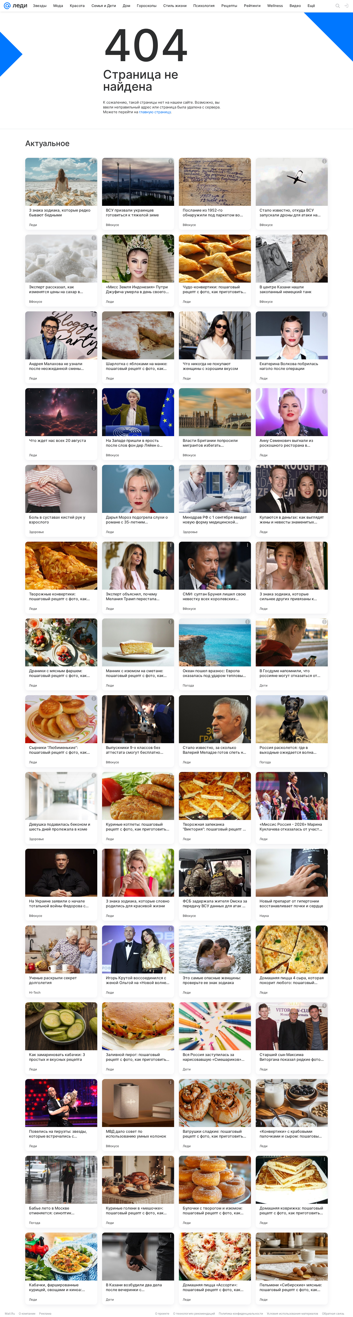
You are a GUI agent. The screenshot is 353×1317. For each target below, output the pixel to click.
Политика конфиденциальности (241, 1313)
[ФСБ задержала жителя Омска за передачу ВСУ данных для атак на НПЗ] (215, 885)
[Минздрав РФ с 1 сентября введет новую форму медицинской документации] (215, 501)
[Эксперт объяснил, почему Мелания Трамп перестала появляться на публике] (138, 578)
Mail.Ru (10, 1313)
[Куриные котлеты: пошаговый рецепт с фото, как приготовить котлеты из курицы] (138, 808)
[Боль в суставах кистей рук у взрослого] (61, 501)
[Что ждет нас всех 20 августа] (61, 424)
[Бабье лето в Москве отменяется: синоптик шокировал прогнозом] (61, 1192)
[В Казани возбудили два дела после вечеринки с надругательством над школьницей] (138, 1269)
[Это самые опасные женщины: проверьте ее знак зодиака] (215, 961)
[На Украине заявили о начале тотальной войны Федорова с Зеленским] (61, 885)
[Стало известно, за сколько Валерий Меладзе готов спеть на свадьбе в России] (215, 731)
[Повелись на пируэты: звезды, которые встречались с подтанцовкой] (61, 1115)
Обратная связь (333, 1313)
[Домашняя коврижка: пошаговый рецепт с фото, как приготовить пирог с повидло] (292, 1192)
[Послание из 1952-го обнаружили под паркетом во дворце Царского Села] (215, 194)
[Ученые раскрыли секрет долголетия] (61, 961)
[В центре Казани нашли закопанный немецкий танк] (292, 271)
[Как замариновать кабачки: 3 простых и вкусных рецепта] (61, 1038)
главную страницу (155, 112)
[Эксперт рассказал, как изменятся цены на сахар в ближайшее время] (61, 271)
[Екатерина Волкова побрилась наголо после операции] (292, 347)
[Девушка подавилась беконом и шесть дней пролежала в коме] (61, 808)
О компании (27, 1313)
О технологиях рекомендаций (194, 1313)
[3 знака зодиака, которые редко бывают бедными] (61, 194)
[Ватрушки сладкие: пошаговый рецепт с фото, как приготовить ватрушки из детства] (215, 1115)
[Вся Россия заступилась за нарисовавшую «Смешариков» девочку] (215, 1038)
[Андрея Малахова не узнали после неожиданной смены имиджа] (61, 347)
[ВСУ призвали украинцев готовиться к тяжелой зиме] (138, 194)
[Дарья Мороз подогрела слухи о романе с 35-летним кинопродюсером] (138, 501)
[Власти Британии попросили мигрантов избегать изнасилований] (215, 424)
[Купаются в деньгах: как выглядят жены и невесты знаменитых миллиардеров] (292, 501)
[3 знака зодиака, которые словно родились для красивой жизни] (138, 885)
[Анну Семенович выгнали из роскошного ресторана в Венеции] (292, 424)
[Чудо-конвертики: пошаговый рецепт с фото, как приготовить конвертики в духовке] (215, 271)
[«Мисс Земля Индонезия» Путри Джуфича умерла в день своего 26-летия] (138, 271)
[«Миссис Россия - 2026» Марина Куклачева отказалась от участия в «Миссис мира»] (292, 808)
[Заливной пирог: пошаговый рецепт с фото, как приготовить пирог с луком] (138, 1038)
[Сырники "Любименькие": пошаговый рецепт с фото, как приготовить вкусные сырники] (61, 731)
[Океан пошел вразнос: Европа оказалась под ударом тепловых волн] (215, 654)
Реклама (45, 1313)
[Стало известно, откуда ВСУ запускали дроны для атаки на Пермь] (292, 194)
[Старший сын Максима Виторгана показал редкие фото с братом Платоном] (292, 1038)
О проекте (162, 1313)
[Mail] (7, 6)
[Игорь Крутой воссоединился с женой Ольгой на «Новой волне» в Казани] (138, 961)
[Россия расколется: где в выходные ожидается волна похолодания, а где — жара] (292, 731)
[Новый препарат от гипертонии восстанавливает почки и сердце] (292, 885)
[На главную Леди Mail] (19, 6)
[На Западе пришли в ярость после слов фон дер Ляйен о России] (138, 424)
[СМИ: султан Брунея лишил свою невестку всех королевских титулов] (215, 578)
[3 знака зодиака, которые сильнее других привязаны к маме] (292, 578)
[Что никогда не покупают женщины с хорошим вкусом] (215, 347)
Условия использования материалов (292, 1313)
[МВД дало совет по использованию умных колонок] (138, 1115)
